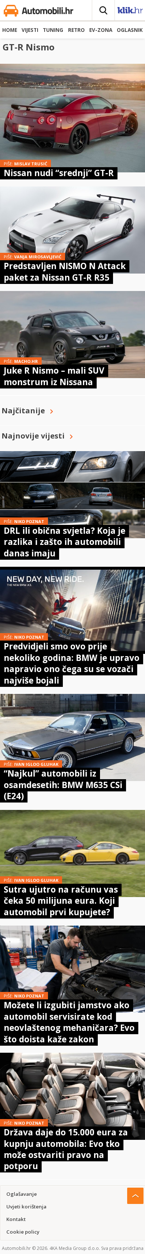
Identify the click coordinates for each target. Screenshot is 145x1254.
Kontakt (16, 1219)
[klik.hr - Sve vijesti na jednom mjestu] (130, 12)
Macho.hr (26, 361)
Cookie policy (22, 1231)
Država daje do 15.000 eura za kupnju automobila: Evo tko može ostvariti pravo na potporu (66, 1149)
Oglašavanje (21, 1194)
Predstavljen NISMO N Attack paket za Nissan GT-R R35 (65, 271)
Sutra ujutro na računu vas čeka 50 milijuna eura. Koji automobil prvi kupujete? (61, 901)
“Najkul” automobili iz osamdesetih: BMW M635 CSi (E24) (63, 785)
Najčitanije (23, 411)
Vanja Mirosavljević (37, 256)
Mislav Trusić (30, 163)
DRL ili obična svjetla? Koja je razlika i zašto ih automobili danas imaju (64, 542)
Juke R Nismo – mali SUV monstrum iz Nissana (54, 376)
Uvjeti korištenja (26, 1206)
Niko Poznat (29, 521)
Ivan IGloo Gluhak (36, 764)
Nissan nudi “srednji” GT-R (59, 173)
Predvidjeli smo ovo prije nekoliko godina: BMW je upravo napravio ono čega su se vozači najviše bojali (71, 663)
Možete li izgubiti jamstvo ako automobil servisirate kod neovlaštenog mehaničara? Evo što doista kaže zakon (69, 1022)
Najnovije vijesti (33, 436)
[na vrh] (135, 1196)
